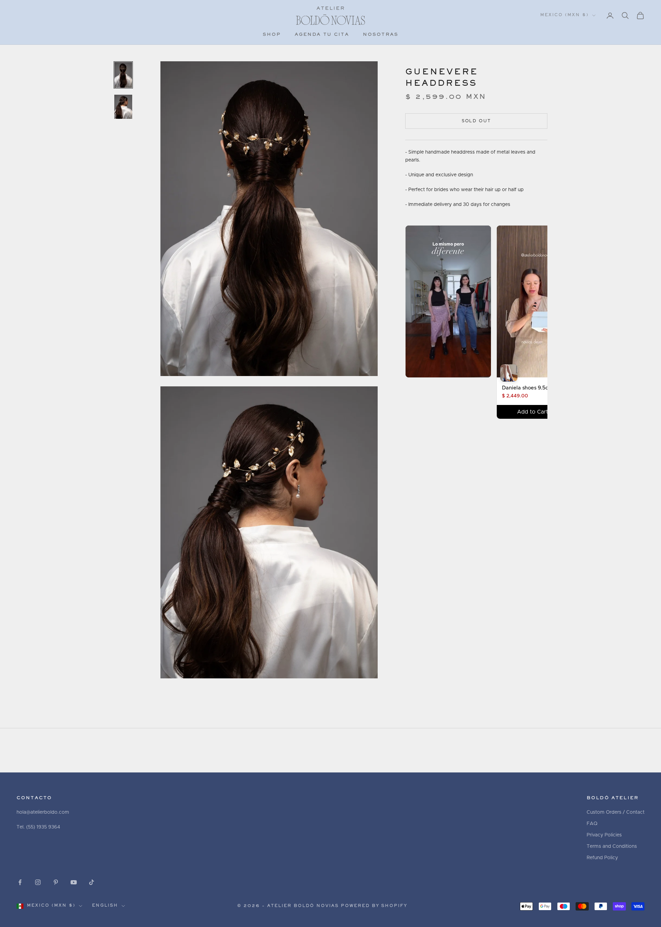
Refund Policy (602, 857)
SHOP (272, 35)
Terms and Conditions (612, 846)
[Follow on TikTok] (91, 882)
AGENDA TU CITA (322, 35)
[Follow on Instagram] (37, 882)
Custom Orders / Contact (615, 812)
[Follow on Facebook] (20, 882)
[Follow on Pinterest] (55, 882)
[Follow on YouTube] (73, 882)
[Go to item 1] (123, 74)
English (105, 906)
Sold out (476, 121)
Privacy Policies (604, 835)
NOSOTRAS (380, 35)
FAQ (592, 823)
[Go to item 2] (123, 107)
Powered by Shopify (374, 906)
